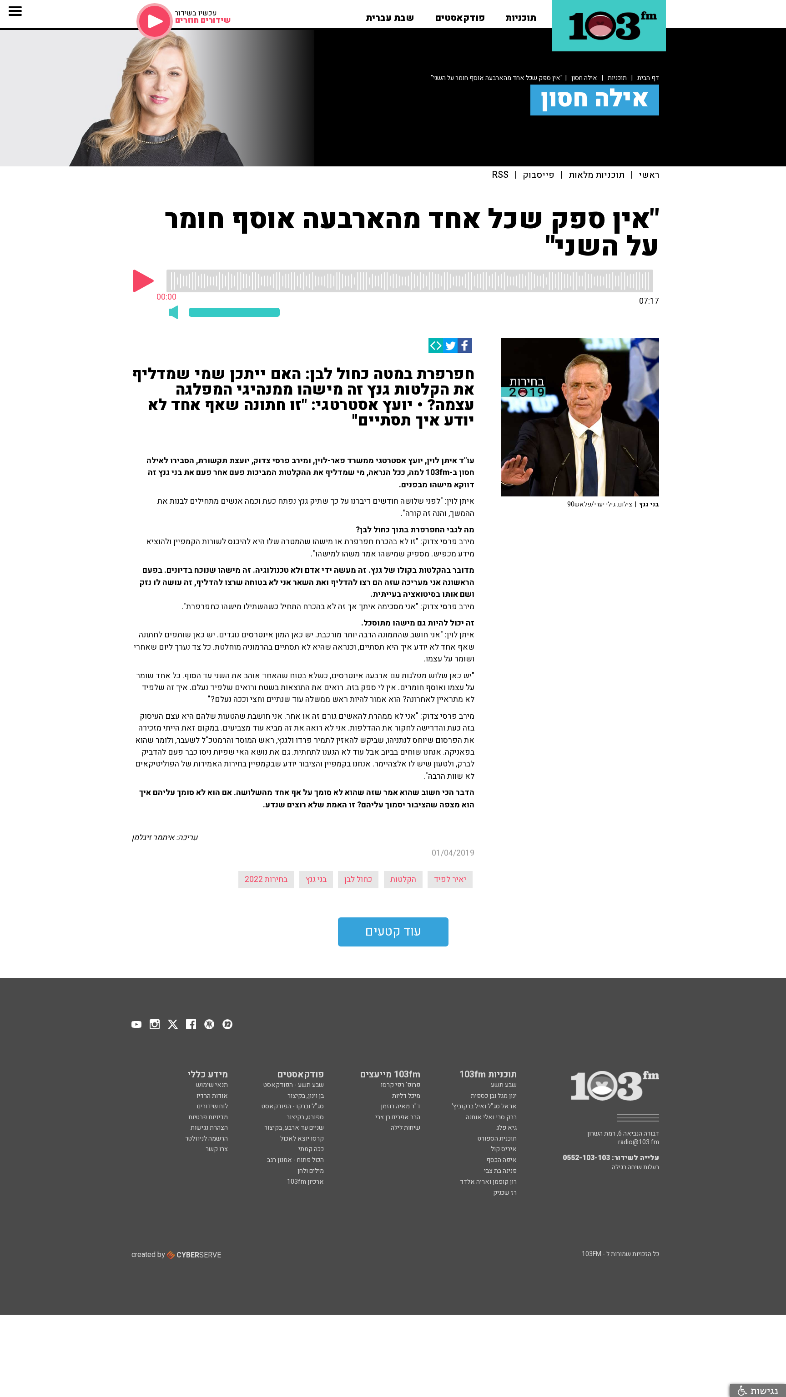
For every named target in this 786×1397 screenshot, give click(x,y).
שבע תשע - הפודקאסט (293, 1085)
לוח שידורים (212, 1106)
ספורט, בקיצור (305, 1117)
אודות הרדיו (212, 1095)
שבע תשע (504, 1085)
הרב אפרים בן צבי (397, 1117)
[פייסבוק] (465, 345)
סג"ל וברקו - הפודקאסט (293, 1106)
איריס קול (504, 1149)
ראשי (649, 175)
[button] (520, 15)
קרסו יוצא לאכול (302, 1138)
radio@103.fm (638, 1142)
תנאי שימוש (212, 1085)
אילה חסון (584, 78)
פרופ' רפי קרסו (400, 1085)
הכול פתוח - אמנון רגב (295, 1160)
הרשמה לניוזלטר (206, 1138)
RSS (500, 175)
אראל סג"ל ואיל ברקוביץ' (484, 1106)
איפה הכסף (501, 1160)
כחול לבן (358, 879)
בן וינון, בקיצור (305, 1095)
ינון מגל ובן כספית (494, 1095)
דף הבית (648, 78)
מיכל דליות (406, 1095)
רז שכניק (505, 1192)
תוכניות (617, 78)
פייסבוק (538, 175)
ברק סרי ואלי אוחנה (491, 1117)
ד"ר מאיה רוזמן (400, 1106)
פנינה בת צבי (500, 1170)
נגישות (762, 1390)
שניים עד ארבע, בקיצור (294, 1127)
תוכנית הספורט (497, 1138)
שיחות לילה (405, 1127)
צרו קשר (217, 1149)
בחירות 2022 (266, 879)
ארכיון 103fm (305, 1181)
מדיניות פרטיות (208, 1117)
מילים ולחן (310, 1170)
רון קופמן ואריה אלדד (488, 1181)
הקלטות (403, 879)
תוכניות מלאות (597, 175)
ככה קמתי (311, 1149)
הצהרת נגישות (209, 1127)
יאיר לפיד (450, 879)
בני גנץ (316, 879)
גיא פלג (506, 1127)
